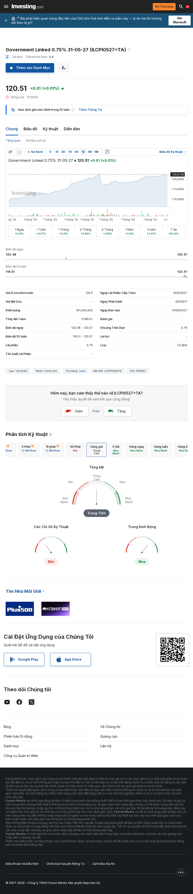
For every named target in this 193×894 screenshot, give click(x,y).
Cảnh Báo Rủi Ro (103, 864)
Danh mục (11, 746)
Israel (82, 371)
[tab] (29, 450)
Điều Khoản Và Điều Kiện (22, 864)
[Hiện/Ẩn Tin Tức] (107, 151)
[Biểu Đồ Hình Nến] (10, 151)
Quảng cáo (108, 736)
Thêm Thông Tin (90, 109)
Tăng (121, 411)
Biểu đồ (30, 128)
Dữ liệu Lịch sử (36, 140)
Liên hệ (105, 746)
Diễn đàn (72, 128)
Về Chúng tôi (110, 727)
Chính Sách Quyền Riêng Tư (65, 864)
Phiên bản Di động (18, 736)
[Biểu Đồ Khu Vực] (19, 151)
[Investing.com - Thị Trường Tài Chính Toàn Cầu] (28, 6)
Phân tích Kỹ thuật (27, 434)
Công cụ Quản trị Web (21, 756)
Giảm (79, 411)
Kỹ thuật (50, 128)
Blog (7, 727)
